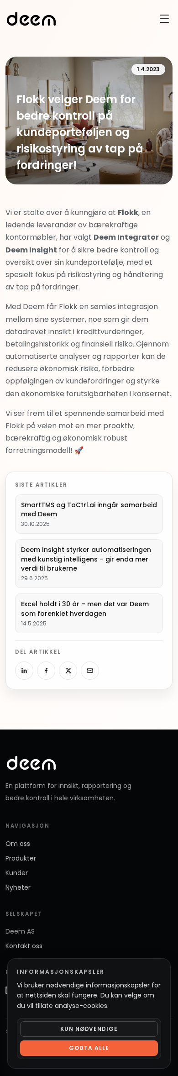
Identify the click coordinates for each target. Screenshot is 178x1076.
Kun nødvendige (89, 1029)
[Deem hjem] (31, 18)
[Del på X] (68, 670)
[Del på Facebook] (46, 670)
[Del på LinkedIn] (24, 670)
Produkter (20, 858)
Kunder (16, 872)
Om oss (17, 843)
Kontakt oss (23, 945)
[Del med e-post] (90, 670)
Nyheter (18, 887)
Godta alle (89, 1048)
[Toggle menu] (164, 18)
